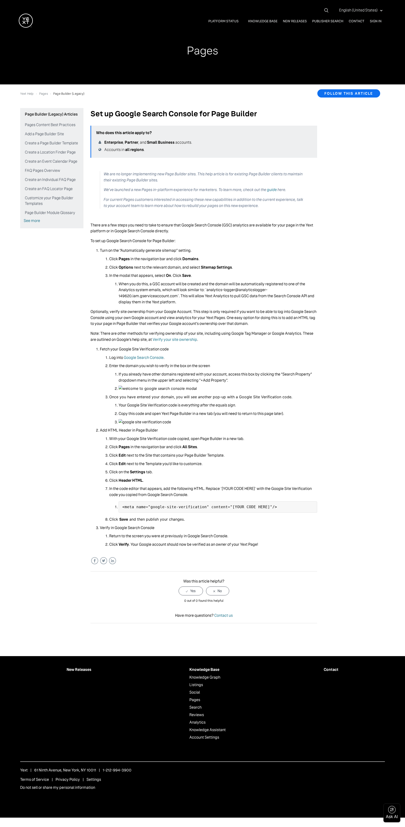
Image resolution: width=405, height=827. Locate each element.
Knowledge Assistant (207, 729)
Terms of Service (34, 779)
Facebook (94, 561)
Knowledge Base (263, 21)
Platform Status (223, 21)
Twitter (103, 561)
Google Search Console (144, 357)
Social (194, 692)
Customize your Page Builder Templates (49, 200)
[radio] (191, 590)
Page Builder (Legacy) (68, 94)
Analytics (197, 722)
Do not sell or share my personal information (57, 787)
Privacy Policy (68, 779)
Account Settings (204, 737)
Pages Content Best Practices (50, 124)
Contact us (223, 615)
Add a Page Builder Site (44, 134)
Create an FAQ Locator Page (49, 188)
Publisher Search (327, 21)
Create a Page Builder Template (51, 143)
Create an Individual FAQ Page (50, 179)
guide (272, 189)
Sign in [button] (376, 21)
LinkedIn (112, 561)
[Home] (26, 26)
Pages (43, 94)
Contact (356, 21)
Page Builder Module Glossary (50, 212)
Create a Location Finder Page (50, 152)
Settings (93, 779)
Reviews (196, 714)
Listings (196, 684)
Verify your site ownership (175, 339)
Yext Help (27, 94)
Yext (24, 770)
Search (195, 707)
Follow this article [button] (348, 93)
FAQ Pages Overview (42, 170)
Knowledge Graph (204, 677)
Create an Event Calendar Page (51, 161)
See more (32, 220)
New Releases (295, 21)
